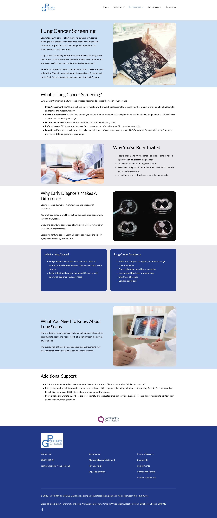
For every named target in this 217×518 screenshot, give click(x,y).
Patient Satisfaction (146, 477)
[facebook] (42, 509)
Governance (94, 454)
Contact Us (46, 454)
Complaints (142, 460)
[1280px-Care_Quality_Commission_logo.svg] (108, 417)
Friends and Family (146, 472)
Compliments (143, 466)
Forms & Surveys (145, 454)
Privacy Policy (95, 466)
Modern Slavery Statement (102, 460)
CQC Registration (97, 472)
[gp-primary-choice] (48, 3)
